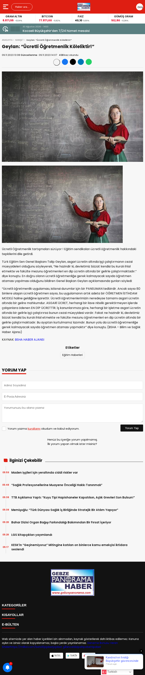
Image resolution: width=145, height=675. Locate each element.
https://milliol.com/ (23, 647)
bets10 (40, 647)
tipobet (86, 647)
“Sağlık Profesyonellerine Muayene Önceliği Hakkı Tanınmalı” (56, 485)
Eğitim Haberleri (72, 355)
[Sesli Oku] (56, 62)
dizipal (78, 647)
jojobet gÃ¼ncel (63, 647)
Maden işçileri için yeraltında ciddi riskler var (44, 473)
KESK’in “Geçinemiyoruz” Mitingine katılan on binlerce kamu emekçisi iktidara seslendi (69, 547)
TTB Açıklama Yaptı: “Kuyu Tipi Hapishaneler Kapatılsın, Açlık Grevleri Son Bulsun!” (73, 497)
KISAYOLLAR (13, 615)
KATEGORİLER (14, 605)
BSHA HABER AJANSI (29, 339)
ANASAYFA (7, 39)
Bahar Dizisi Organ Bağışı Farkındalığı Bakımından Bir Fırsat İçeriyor (61, 522)
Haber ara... (21, 6)
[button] (13, 28)
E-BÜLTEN (10, 624)
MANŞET (19, 39)
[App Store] (56, 656)
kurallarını (34, 429)
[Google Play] (72, 656)
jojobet (48, 647)
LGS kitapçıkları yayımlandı (31, 535)
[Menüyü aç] (6, 7)
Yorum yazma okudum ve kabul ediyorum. (43, 429)
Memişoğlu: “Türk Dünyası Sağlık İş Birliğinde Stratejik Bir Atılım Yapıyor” (64, 510)
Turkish (111, 671)
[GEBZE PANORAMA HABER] (83, 7)
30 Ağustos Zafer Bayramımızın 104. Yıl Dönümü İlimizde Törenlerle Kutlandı (79, 31)
